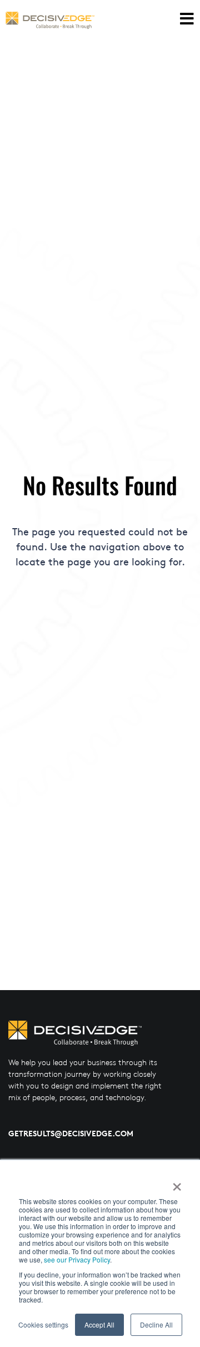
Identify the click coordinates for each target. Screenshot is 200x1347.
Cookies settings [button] (43, 1324)
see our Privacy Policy (77, 1259)
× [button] (176, 1183)
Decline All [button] (156, 1324)
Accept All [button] (99, 1324)
